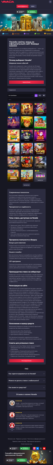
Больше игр (26, 185)
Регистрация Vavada (26, 360)
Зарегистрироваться (23, 6)
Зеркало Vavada (26, 82)
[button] (2, 22)
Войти (32, 6)
